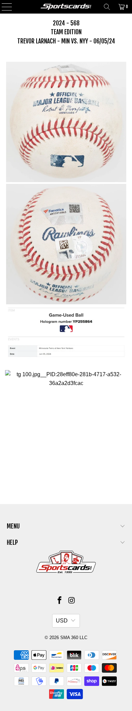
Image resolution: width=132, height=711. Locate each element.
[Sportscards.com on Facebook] (59, 601)
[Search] (107, 7)
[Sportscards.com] (66, 7)
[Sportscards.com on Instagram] (72, 601)
